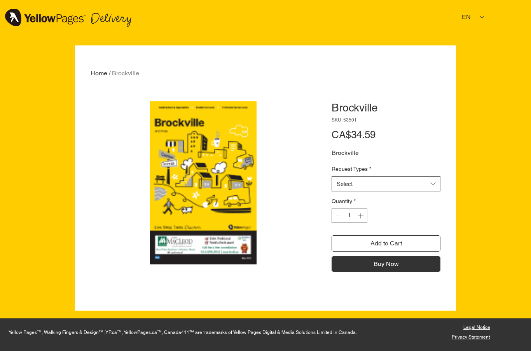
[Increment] (361, 215)
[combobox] (386, 183)
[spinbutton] (349, 215)
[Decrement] (337, 215)
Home (99, 73)
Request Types (351, 169)
